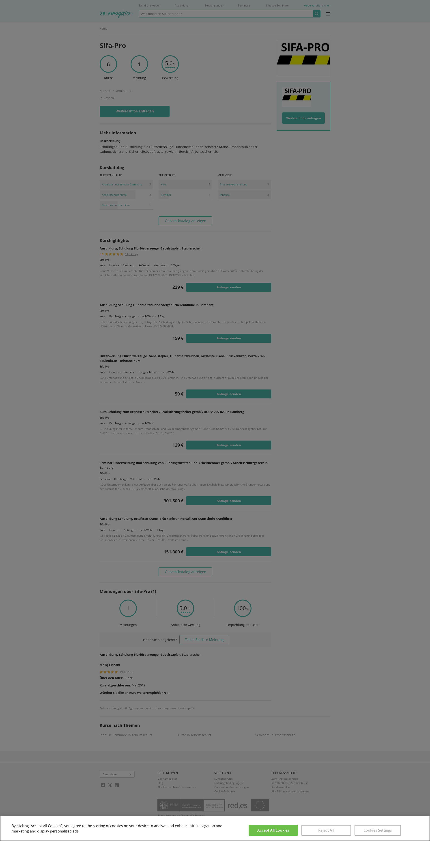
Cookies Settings (377, 830)
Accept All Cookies (273, 830)
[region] (215, 828)
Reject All (326, 830)
